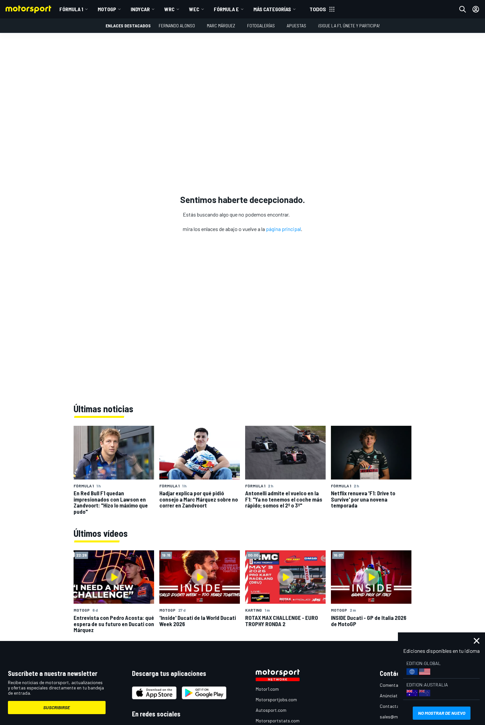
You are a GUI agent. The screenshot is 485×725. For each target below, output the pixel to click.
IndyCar (140, 9)
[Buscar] (462, 9)
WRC (169, 9)
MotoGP (107, 9)
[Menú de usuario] (475, 9)
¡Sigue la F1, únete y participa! (349, 25)
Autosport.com (271, 710)
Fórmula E (226, 9)
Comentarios (393, 685)
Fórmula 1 (71, 9)
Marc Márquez (221, 25)
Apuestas (296, 25)
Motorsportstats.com (278, 720)
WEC (194, 9)
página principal (283, 229)
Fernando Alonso (177, 25)
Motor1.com (267, 689)
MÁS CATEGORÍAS (272, 9)
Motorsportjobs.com (276, 699)
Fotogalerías (261, 25)
